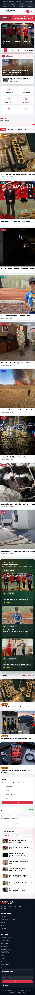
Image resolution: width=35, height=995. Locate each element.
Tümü (29, 56)
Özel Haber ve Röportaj (8, 919)
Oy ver (17, 802)
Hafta (17, 835)
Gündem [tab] (10, 129)
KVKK (6, 985)
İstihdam (7, 790)
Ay (28, 835)
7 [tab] (20, 50)
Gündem (3, 916)
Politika (3, 931)
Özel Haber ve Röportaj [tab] (23, 129)
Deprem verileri (5, 949)
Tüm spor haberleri (8, 570)
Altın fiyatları (4, 943)
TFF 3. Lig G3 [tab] (25, 815)
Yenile (31, 809)
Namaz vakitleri (5, 946)
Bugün (7, 835)
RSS (2, 967)
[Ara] (28, 11)
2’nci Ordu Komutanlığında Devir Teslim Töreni (22, 17)
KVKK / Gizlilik (5, 964)
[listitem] (17, 80)
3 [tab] (7, 50)
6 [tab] (17, 50)
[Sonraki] (31, 36)
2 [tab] (4, 50)
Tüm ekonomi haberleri (28, 675)
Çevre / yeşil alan (10, 794)
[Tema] (31, 11)
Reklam (3, 961)
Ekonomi (3, 928)
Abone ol (17, 982)
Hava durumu (5, 940)
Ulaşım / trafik (9, 786)
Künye (3, 955)
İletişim (3, 958)
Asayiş (3, 922)
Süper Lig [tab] (9, 815)
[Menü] (3, 11)
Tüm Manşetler (28, 50)
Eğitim (6, 798)
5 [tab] (14, 50)
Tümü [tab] (3, 129)
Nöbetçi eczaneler (6, 937)
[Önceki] (4, 36)
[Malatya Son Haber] (13, 11)
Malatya (28, 1)
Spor (2, 925)
